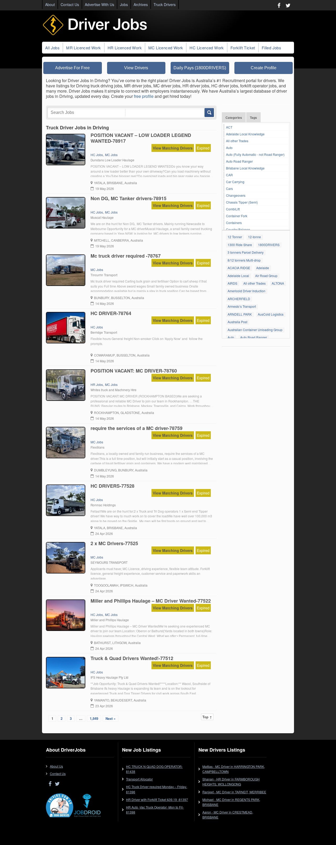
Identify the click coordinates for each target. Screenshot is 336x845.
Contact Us (70, 4)
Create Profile (263, 68)
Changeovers (235, 195)
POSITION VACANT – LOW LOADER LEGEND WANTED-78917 (141, 138)
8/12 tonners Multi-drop (244, 260)
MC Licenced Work (165, 47)
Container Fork (236, 216)
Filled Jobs (271, 47)
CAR (229, 175)
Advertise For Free (72, 68)
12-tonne (254, 237)
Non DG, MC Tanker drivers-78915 (128, 198)
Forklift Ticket (242, 47)
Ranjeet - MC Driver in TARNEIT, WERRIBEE (234, 792)
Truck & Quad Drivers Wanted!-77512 (132, 658)
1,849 (94, 718)
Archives (141, 4)
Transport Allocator (139, 779)
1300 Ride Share (240, 244)
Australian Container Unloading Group (255, 329)
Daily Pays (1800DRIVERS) (200, 68)
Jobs (124, 4)
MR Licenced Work (83, 47)
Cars (229, 188)
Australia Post (237, 322)
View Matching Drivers (173, 148)
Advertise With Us (99, 4)
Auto (229, 147)
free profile (144, 96)
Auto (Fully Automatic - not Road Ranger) (255, 154)
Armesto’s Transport (242, 306)
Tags (253, 117)
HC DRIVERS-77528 (112, 485)
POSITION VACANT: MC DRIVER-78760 (134, 370)
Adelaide (262, 267)
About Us (56, 766)
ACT (229, 127)
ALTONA (278, 283)
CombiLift (233, 209)
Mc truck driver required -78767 (126, 255)
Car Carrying (235, 181)
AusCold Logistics (271, 314)
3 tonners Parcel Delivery (246, 252)
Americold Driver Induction (246, 291)
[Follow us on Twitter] (288, 5)
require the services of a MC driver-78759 (136, 428)
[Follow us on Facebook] (278, 5)
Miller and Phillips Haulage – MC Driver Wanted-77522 (151, 600)
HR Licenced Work (125, 47)
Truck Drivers (165, 4)
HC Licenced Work (207, 47)
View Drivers (136, 68)
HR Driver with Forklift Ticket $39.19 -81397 (157, 799)
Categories (233, 117)
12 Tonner (235, 237)
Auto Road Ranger (239, 161)
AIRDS (232, 283)
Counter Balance (238, 229)
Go (208, 112)
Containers (234, 222)
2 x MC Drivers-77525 (114, 543)
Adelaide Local (238, 275)
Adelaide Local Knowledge (245, 134)
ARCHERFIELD (239, 298)
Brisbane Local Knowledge (245, 168)
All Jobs (52, 47)
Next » (111, 718)
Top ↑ (207, 716)
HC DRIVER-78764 (111, 313)
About (50, 4)
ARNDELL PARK (240, 314)
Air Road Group (266, 275)
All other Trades (237, 141)
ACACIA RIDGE (239, 267)
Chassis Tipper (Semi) (242, 202)
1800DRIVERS (269, 244)
